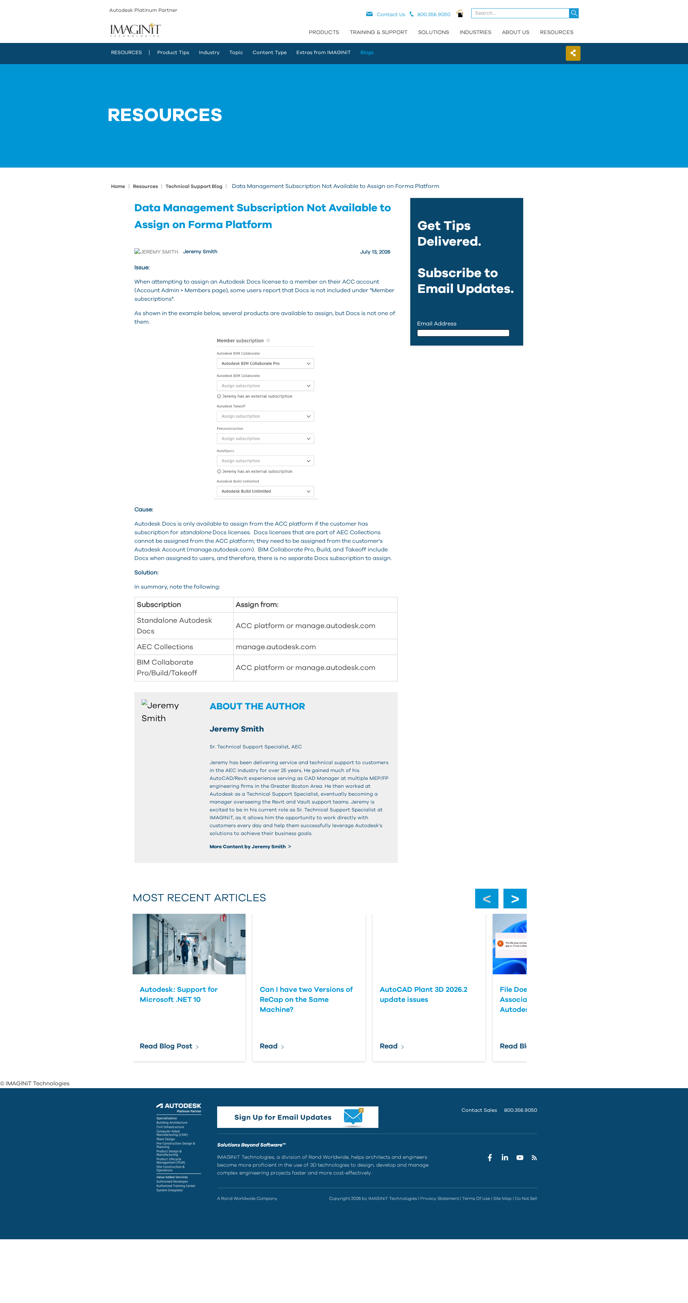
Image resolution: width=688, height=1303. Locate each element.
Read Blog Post (166, 1046)
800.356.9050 (520, 1110)
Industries (475, 32)
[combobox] (525, 13)
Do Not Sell (526, 1198)
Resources (556, 32)
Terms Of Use (476, 1198)
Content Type (270, 52)
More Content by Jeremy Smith (248, 846)
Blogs (367, 52)
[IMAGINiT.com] (135, 30)
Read (269, 1046)
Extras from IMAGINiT (323, 52)
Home (118, 186)
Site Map (502, 1198)
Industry (209, 52)
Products (324, 32)
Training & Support (378, 32)
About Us (515, 32)
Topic (236, 52)
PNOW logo (460, 13)
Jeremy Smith (200, 251)
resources (126, 52)
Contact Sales (479, 1110)
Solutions (433, 32)
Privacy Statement (439, 1198)
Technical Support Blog (195, 186)
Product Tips (173, 52)
